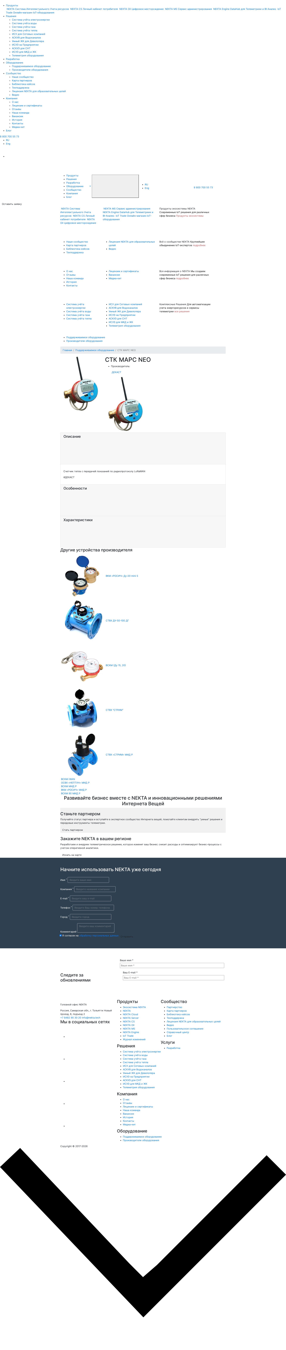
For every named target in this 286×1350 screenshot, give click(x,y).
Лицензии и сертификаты (27, 105)
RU (7, 140)
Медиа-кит (18, 126)
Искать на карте (71, 854)
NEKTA (127, 1010)
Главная (67, 350)
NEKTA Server (131, 1017)
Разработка (13, 59)
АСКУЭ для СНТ (21, 48)
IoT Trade (128, 1035)
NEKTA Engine (131, 1032)
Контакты (17, 123)
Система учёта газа (23, 26)
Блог (8, 130)
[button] (90, 185)
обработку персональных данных (99, 935)
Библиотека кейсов (23, 84)
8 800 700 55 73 (9, 136)
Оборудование (14, 62)
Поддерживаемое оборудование (31, 66)
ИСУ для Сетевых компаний (28, 33)
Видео (15, 94)
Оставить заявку (12, 203)
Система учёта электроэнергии (31, 19)
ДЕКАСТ (116, 372)
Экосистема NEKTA (134, 1007)
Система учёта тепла (24, 30)
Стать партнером (72, 829)
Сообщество (13, 73)
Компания (11, 98)
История (17, 119)
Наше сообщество (23, 76)
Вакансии (17, 116)
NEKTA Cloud (130, 1014)
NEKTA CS (129, 1021)
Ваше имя (126, 960)
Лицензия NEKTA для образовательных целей (39, 91)
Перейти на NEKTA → (29, 1336)
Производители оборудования (30, 69)
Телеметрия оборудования (28, 55)
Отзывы (16, 109)
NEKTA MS (129, 1028)
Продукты (12, 5)
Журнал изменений (134, 1039)
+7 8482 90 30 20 (70, 1017)
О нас (15, 101)
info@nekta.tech (91, 1017)
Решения (11, 16)
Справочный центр (178, 1032)
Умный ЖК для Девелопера (28, 41)
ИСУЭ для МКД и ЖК (24, 51)
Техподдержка (20, 87)
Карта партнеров (22, 80)
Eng (8, 143)
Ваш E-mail (130, 972)
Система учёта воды (24, 23)
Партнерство (174, 1007)
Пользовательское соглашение (185, 1028)
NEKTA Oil (128, 1025)
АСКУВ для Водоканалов (26, 37)
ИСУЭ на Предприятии (25, 44)
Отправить (127, 936)
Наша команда (20, 112)
